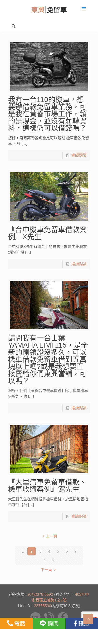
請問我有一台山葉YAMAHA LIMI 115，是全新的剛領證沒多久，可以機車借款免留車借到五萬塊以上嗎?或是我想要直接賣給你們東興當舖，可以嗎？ (48, 359)
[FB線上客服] (81, 623)
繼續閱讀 (79, 155)
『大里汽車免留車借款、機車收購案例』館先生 (47, 485)
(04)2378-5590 (40, 594)
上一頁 (51, 536)
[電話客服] (16, 623)
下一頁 (46, 570)
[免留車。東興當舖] (49, 9)
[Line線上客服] (49, 623)
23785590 (42, 606)
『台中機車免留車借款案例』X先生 (47, 233)
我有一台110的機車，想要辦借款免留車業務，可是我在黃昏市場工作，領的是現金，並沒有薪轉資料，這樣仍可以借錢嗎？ (47, 114)
